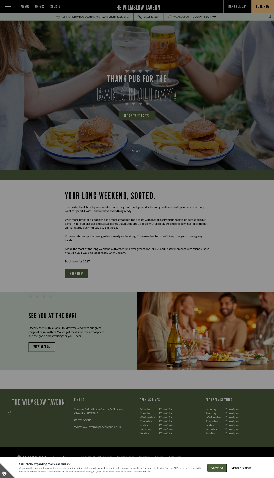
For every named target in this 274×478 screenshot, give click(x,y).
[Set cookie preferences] (7, 470)
